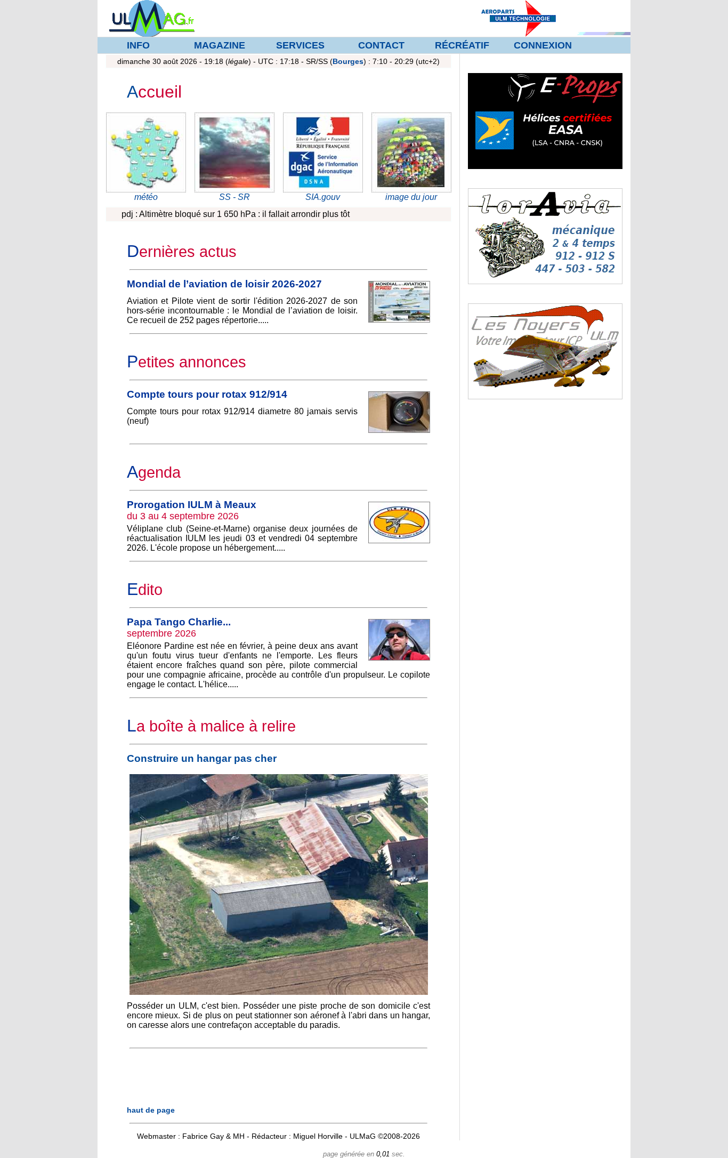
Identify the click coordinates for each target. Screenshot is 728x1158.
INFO (138, 45)
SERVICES (300, 45)
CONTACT (381, 45)
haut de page (151, 1110)
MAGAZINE (219, 45)
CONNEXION (543, 45)
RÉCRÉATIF (462, 45)
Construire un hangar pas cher (202, 758)
